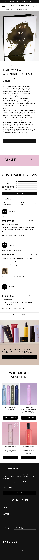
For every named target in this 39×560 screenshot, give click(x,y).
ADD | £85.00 (10, 417)
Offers (19, 10)
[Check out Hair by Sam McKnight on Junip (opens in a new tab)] (23, 315)
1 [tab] (18, 59)
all (3, 10)
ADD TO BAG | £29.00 (28, 417)
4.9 (4, 542)
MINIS (25, 10)
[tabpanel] (19, 36)
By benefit (32, 10)
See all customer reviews (10, 544)
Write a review (19, 193)
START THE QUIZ (19, 357)
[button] (8, 65)
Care (8, 10)
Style (13, 10)
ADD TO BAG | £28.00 (28, 457)
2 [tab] (19, 59)
